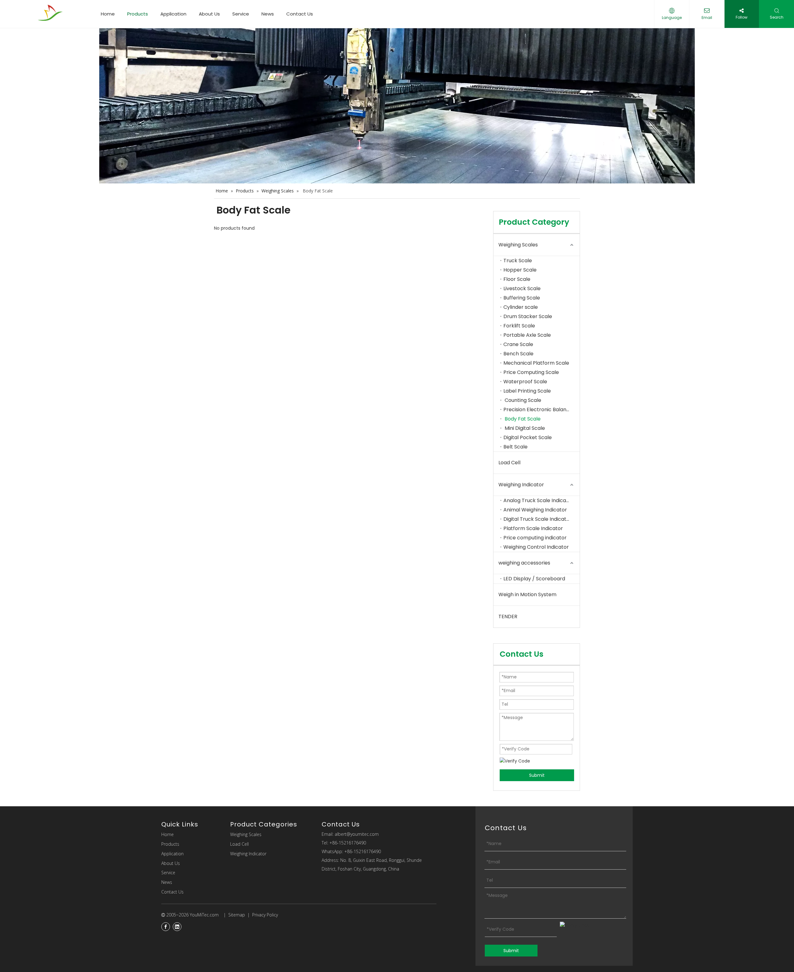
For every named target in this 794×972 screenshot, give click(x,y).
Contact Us (299, 14)
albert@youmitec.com (357, 834)
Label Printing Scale (527, 390)
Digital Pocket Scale (528, 437)
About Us (209, 14)
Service (240, 14)
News (267, 14)
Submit (537, 775)
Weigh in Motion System (527, 594)
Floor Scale (516, 279)
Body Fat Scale (522, 418)
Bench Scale (518, 353)
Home (108, 14)
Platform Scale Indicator (533, 528)
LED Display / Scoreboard (534, 578)
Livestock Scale (522, 288)
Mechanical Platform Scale (536, 363)
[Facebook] (165, 926)
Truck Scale (517, 260)
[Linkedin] (177, 926)
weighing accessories (524, 562)
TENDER (507, 616)
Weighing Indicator (521, 484)
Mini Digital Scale (524, 428)
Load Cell (509, 462)
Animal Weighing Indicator (535, 509)
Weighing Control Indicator (536, 547)
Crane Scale (518, 344)
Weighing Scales (518, 244)
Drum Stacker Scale (527, 316)
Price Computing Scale (531, 372)
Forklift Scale (519, 325)
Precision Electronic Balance (538, 409)
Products (137, 14)
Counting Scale (522, 400)
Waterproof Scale (525, 381)
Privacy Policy (265, 915)
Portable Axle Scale (527, 335)
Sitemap (236, 915)
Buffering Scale (521, 297)
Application (173, 14)
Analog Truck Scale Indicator (538, 500)
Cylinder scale (520, 307)
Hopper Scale (520, 269)
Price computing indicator (535, 537)
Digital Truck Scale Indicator (537, 519)
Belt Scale (515, 446)
